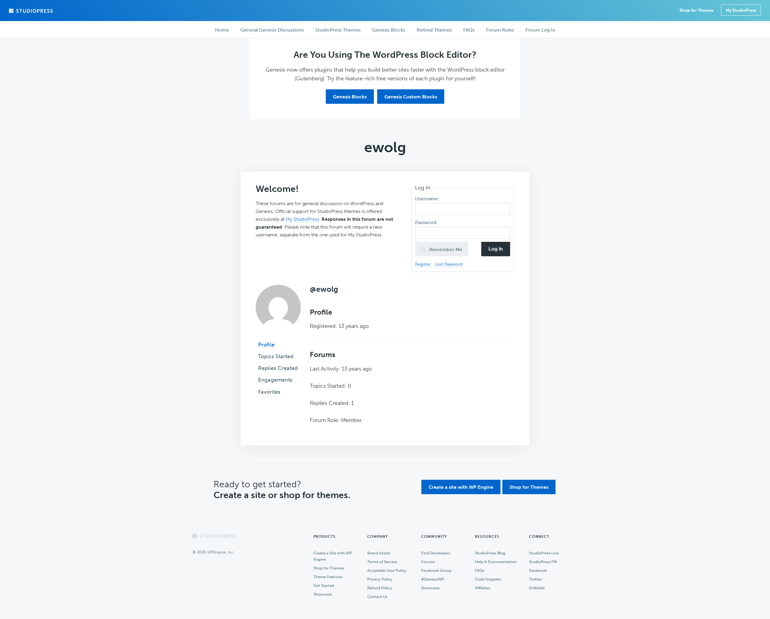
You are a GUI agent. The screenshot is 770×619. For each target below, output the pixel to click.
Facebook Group (436, 570)
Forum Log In (540, 30)
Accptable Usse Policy (386, 570)
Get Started (323, 585)
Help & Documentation (496, 561)
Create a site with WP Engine (461, 487)
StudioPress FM (543, 561)
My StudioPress (741, 10)
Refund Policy (379, 588)
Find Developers (435, 553)
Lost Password (448, 264)
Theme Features (328, 576)
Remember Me (445, 249)
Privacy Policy (379, 579)
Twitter (535, 579)
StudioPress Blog (490, 553)
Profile (266, 344)
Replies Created (278, 368)
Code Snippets (488, 579)
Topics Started (276, 356)
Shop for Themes (529, 487)
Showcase (322, 594)
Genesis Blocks (350, 97)
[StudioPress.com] (31, 11)
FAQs (480, 570)
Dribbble (537, 588)
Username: (428, 199)
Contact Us (377, 596)
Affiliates (482, 588)
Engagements (275, 380)
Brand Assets (378, 553)
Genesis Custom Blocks (410, 97)
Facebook (538, 570)
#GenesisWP (432, 579)
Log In (495, 248)
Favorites (269, 392)
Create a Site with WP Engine (332, 556)
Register (423, 264)
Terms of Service (382, 561)
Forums (428, 561)
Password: (427, 222)
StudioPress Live (544, 553)
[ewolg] (278, 334)
